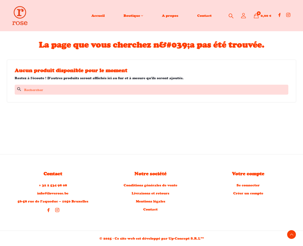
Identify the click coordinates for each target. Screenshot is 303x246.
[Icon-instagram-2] (288, 15)
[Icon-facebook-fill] (279, 15)
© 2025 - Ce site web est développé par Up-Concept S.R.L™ (151, 238)
